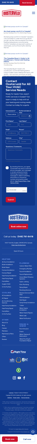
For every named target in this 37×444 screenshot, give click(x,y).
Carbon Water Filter (26, 266)
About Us (5, 322)
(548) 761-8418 (8, 2)
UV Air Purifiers (6, 287)
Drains (22, 331)
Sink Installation (25, 297)
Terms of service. (25, 397)
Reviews (4, 339)
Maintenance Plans (8, 334)
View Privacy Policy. (21, 181)
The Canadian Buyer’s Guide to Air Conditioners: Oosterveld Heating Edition (17, 59)
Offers (4, 336)
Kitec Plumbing (24, 284)
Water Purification (25, 318)
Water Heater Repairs (26, 313)
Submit (11, 199)
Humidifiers (5, 281)
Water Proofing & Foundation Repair (25, 340)
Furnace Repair (6, 273)
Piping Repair (24, 287)
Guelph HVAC (6, 284)
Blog (3, 325)
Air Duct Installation (8, 262)
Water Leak (23, 315)
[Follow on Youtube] (19, 378)
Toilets (22, 305)
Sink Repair (23, 300)
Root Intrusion (24, 329)
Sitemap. (9, 397)
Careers (4, 328)
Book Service (27, 3)
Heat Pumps (27, 33)
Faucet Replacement (26, 274)
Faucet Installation (25, 271)
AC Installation (6, 295)
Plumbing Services (25, 290)
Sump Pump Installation (27, 302)
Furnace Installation (8, 270)
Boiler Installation (7, 264)
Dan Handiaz (10, 33)
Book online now (18, 226)
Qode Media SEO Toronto (21, 429)
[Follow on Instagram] (14, 378)
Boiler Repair (6, 267)
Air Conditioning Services (7, 302)
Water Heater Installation (24, 309)
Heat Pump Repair (7, 278)
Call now (27, 439)
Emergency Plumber (26, 269)
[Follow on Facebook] (24, 378)
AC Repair (5, 298)
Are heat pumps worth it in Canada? (17, 31)
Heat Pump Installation (9, 276)
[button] (18, 370)
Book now (10, 439)
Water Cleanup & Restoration (25, 335)
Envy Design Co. (25, 431)
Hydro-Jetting (24, 282)
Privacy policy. (16, 397)
